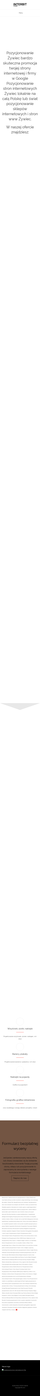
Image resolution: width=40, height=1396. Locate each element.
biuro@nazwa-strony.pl (27, 886)
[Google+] (20, 1380)
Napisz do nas (20, 1178)
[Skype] (27, 1380)
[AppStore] (8, 1380)
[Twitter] (31, 1380)
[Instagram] (23, 1380)
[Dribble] (12, 1380)
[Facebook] (16, 1380)
